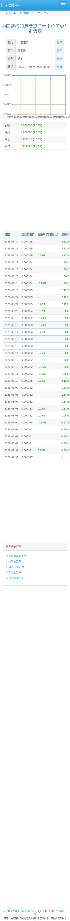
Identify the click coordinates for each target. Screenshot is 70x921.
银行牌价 (25, 12)
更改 (59, 66)
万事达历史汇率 (15, 566)
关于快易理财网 (11, 911)
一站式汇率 (9, 12)
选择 (59, 42)
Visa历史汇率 (13, 561)
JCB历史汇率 (13, 572)
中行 (37, 12)
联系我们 (25, 911)
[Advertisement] (35, 190)
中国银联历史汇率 (16, 556)
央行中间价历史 (15, 577)
